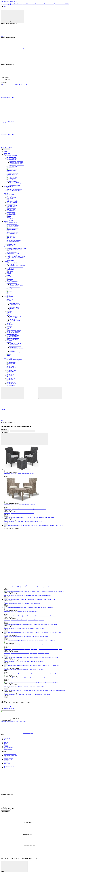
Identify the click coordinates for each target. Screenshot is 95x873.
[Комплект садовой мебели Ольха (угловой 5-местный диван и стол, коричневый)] (49, 673)
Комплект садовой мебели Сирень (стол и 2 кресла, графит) (19, 473)
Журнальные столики (15, 304)
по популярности (5, 431)
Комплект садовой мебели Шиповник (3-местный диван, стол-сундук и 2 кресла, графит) (26, 653)
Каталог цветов (48, 4)
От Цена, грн (4, 702)
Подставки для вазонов (15, 356)
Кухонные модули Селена (16, 163)
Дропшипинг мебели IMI (60, 4)
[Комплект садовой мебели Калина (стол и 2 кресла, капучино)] (49, 489)
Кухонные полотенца (15, 185)
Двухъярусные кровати (15, 346)
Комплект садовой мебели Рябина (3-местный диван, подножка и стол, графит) (24, 661)
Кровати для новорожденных (17, 348)
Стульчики (12, 351)
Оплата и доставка (21, 4)
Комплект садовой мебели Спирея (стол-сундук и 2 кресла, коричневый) (22, 603)
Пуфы (11, 220)
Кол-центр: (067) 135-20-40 (7, 97)
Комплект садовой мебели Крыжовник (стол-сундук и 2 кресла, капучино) (22, 521)
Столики (12, 350)
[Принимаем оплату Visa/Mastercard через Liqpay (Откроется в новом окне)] (13, 721)
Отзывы (42, 4)
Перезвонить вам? (5, 149)
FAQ (68, 4)
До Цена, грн (17, 702)
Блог (53, 4)
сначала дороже (23, 431)
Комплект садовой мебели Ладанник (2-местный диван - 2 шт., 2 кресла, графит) (24, 686)
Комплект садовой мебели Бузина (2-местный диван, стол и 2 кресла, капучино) (24, 620)
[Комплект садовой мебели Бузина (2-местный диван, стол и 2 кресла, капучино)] (49, 616)
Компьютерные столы (15, 305)
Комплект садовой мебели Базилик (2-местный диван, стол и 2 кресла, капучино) (24, 628)
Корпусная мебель (8, 296)
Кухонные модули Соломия (16, 161)
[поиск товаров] (12, 393)
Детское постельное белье (16, 267)
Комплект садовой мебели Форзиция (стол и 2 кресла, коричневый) (21, 611)
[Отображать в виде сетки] (12, 439)
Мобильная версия (28, 733)
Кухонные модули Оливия (16, 162)
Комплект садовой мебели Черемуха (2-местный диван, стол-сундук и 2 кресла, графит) (26, 636)
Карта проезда (4, 859)
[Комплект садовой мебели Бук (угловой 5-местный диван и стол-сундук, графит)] (49, 665)
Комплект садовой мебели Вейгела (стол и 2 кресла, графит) (19, 513)
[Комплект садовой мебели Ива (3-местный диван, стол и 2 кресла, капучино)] (49, 640)
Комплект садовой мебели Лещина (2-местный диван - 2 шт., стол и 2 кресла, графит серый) (27, 694)
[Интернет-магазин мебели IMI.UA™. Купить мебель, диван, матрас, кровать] (8, 717)
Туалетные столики (14, 309)
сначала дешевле (14, 431)
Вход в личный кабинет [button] (10, 754)
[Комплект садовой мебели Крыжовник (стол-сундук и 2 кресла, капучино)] (49, 517)
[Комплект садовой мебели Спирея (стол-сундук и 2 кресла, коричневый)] (49, 599)
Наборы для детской (15, 352)
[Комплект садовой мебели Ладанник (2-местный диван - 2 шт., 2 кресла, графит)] (49, 682)
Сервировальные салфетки (16, 183)
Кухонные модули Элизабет (17, 165)
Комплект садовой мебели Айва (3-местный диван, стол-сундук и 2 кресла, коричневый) (26, 586)
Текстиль (6, 261)
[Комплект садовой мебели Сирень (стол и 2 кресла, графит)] (49, 458)
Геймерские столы (14, 307)
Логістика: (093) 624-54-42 (7, 147)
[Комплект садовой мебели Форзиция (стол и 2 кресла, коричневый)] (49, 607)
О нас (15, 4)
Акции (5, 151)
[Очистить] (50, 393)
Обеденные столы (14, 308)
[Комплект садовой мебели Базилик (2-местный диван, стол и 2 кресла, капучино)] (49, 624)
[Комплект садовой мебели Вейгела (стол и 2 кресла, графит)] (49, 509)
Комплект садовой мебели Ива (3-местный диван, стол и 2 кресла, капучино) (23, 644)
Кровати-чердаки (14, 347)
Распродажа (7, 153)
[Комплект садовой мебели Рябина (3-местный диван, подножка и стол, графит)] (49, 657)
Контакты (37, 4)
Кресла (11, 218)
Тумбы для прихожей (15, 320)
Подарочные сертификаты (7, 4)
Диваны (6, 193)
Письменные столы (14, 303)
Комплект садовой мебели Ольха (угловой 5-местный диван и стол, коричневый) (24, 677)
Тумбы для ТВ (13, 318)
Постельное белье (8, 186)
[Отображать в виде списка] (36, 439)
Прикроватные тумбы (15, 316)
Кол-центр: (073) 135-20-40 (7, 134)
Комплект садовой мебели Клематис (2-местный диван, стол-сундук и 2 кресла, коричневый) (27, 595)
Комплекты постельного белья (17, 265)
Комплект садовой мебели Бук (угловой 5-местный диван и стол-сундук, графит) (24, 669)
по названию (31, 431)
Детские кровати (14, 344)
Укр (4, 6)
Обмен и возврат (30, 4)
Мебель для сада (8, 358)
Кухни (5, 154)
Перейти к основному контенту (9, 1)
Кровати (6, 221)
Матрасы (6, 246)
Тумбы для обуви (14, 319)
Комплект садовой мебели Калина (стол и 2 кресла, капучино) (19, 504)
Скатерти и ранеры (14, 182)
